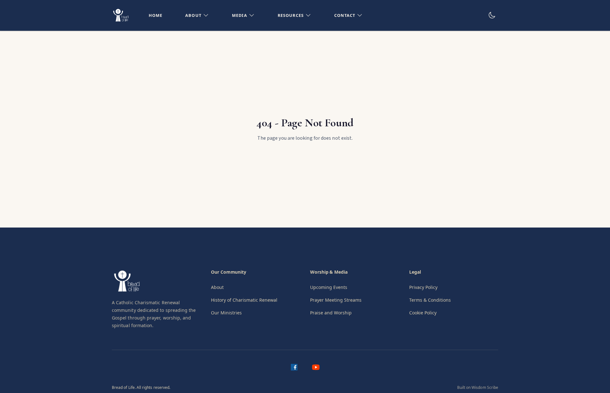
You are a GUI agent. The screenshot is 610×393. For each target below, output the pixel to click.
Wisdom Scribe (484, 387)
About (217, 287)
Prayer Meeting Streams (336, 300)
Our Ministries (226, 313)
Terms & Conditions (430, 300)
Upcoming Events (328, 287)
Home (156, 15)
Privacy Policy (423, 287)
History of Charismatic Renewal (244, 300)
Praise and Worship (331, 313)
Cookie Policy (423, 313)
